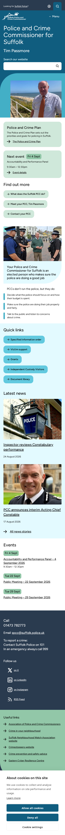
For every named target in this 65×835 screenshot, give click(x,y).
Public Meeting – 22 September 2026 (26, 581)
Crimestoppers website (21, 747)
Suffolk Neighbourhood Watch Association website (32, 739)
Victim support (19, 349)
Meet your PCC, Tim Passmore (27, 204)
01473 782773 (14, 625)
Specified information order (26, 339)
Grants (14, 359)
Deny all (32, 817)
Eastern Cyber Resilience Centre (26, 760)
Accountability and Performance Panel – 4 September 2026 (29, 561)
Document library (20, 379)
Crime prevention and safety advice (28, 753)
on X (19, 670)
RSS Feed (19, 699)
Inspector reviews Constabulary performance (28, 447)
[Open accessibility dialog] (49, 6)
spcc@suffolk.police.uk (28, 633)
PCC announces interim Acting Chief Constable (32, 512)
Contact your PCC (21, 213)
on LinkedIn (20, 679)
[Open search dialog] (57, 6)
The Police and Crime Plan (27, 141)
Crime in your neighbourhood (24, 730)
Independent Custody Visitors (27, 369)
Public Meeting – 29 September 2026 (26, 597)
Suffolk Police (21, 6)
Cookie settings (32, 827)
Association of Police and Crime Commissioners (34, 724)
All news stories (20, 531)
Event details (20, 172)
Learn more (13, 798)
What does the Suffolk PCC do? (28, 194)
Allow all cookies (32, 808)
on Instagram (21, 689)
